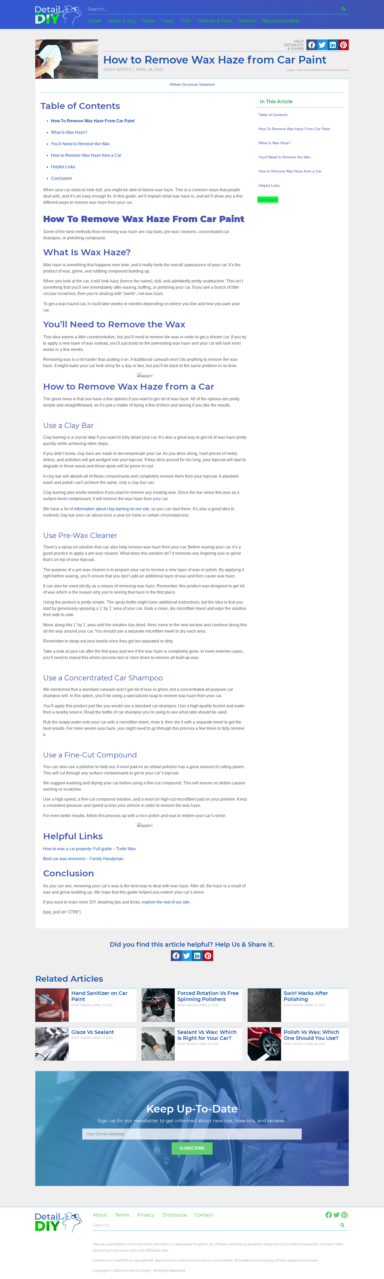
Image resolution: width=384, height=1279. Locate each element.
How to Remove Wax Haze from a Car (86, 155)
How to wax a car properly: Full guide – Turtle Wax (89, 849)
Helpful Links (63, 167)
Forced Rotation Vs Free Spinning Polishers (208, 996)
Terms (122, 1215)
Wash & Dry (122, 21)
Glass (167, 21)
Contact (204, 1215)
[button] (311, 44)
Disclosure (174, 1215)
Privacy (145, 1215)
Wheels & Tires (214, 21)
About (100, 1215)
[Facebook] (328, 1215)
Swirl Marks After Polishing (306, 996)
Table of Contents (273, 115)
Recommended (280, 21)
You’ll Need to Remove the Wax (80, 144)
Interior (246, 21)
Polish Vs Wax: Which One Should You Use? (311, 1035)
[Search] (343, 9)
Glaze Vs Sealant (92, 1032)
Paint (148, 21)
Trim (185, 21)
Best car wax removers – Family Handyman (83, 858)
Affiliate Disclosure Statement (192, 84)
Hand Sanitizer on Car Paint (99, 996)
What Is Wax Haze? (69, 132)
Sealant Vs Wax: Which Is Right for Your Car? (207, 1035)
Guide (95, 21)
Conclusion (61, 178)
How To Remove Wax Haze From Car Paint (294, 129)
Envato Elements (338, 69)
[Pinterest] (344, 1215)
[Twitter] (336, 1215)
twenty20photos (313, 69)
